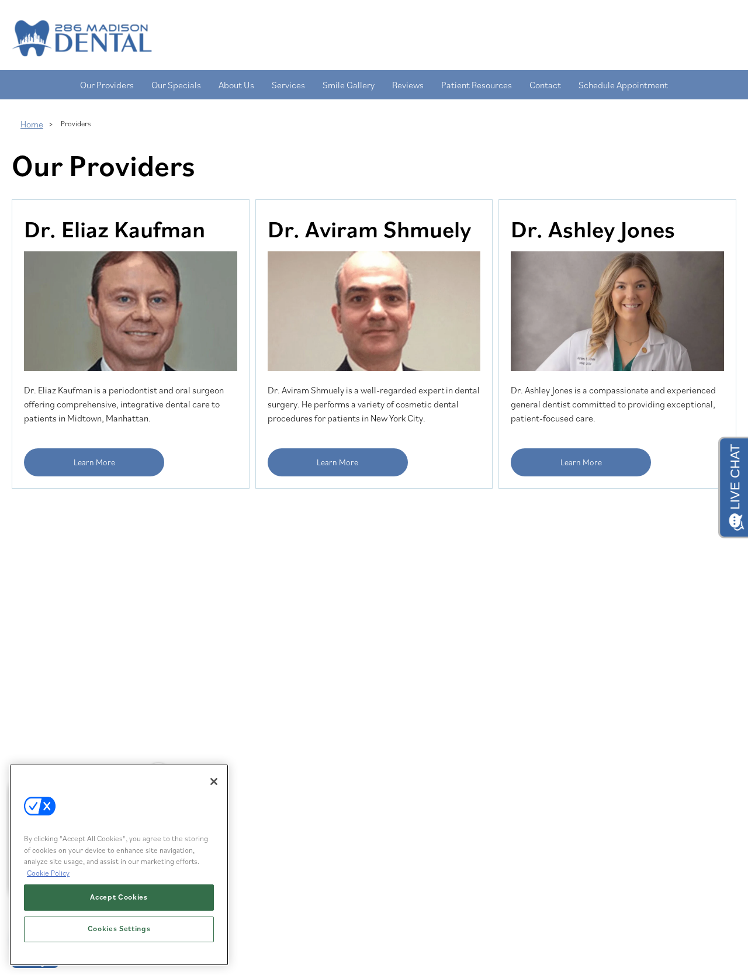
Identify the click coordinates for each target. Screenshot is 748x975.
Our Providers (107, 85)
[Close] (214, 781)
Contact (545, 85)
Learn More (94, 462)
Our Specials (176, 85)
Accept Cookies (118, 898)
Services (288, 85)
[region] (118, 865)
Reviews (408, 85)
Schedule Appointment (623, 85)
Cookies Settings (119, 929)
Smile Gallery (349, 85)
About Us (236, 85)
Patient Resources (476, 85)
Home (31, 124)
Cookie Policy (48, 873)
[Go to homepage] (362, 38)
